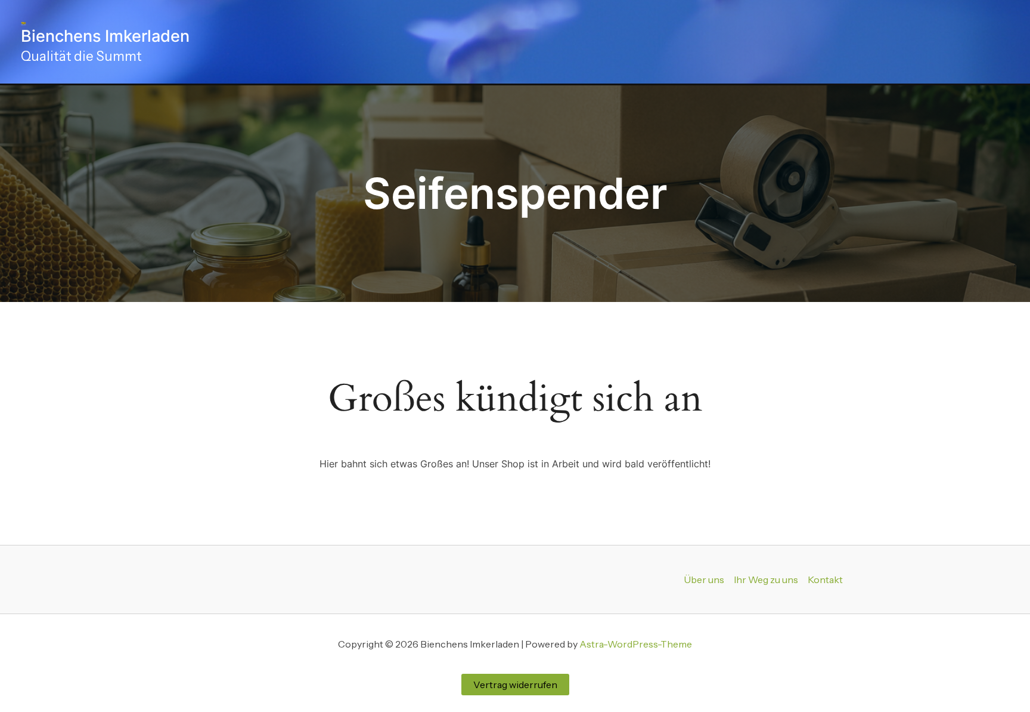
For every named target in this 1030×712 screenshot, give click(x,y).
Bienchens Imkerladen (105, 36)
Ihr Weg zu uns (766, 579)
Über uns (704, 579)
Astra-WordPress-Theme (635, 644)
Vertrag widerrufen (515, 685)
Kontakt (825, 579)
